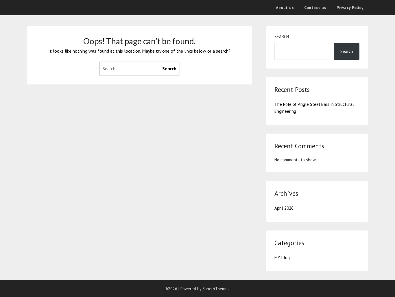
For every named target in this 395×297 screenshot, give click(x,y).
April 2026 (284, 208)
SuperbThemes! (216, 288)
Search (281, 36)
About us (285, 7)
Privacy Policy (350, 7)
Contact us (315, 7)
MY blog (282, 257)
